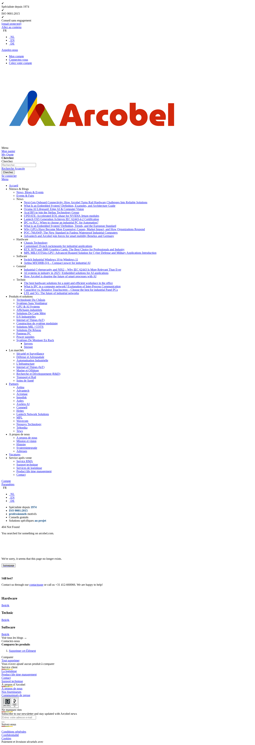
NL (12, 36)
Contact (6, 677)
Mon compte (16, 56)
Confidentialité (10, 735)
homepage (8, 565)
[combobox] (18, 165)
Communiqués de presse (15, 695)
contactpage (36, 584)
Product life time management (19, 674)
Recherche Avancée (13, 168)
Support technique (12, 681)
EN (12, 40)
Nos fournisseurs (11, 691)
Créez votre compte (20, 63)
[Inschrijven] (2, 722)
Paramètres (7, 484)
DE (12, 43)
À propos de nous (11, 688)
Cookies (6, 738)
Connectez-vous (18, 59)
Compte (6, 481)
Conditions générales (13, 731)
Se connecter (9, 175)
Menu (4, 179)
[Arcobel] (91, 147)
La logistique (9, 671)
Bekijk (5, 605)
